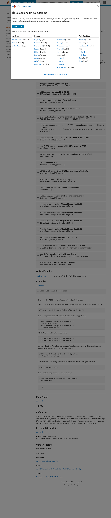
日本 (80, 58)
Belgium (37, 40)
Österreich (60, 46)
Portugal (60, 49)
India (80, 43)
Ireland (36, 58)
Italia (36, 61)
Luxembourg (38, 64)
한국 (80, 61)
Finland (36, 52)
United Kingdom (62, 67)
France (36, 55)
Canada (14, 43)
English (61, 61)
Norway (59, 43)
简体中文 (84, 52)
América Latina (17, 40)
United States (16, 46)
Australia (82, 40)
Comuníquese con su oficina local (55, 74)
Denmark (37, 43)
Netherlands (61, 40)
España (36, 49)
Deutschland (38, 46)
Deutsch (61, 58)
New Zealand (83, 46)
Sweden (59, 52)
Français (61, 64)
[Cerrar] (98, 6)
